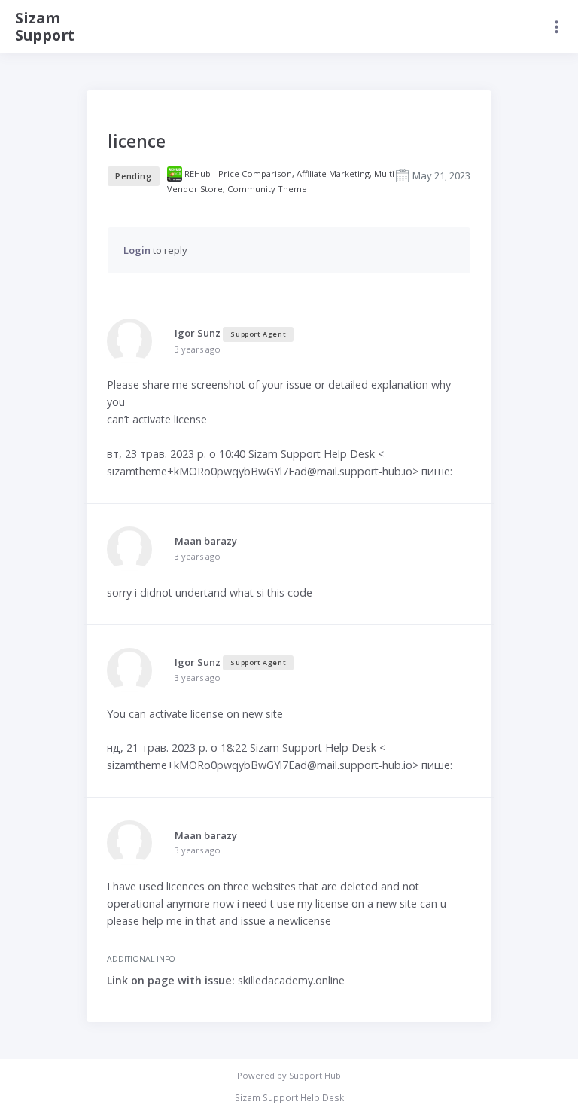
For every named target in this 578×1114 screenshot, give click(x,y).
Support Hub (315, 1075)
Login (137, 250)
